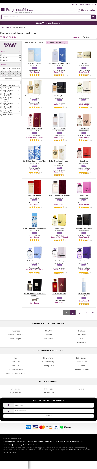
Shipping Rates (48, 366)
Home (2, 27)
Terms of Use (81, 362)
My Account (15, 389)
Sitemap (81, 366)
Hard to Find (81, 343)
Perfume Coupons (82, 370)
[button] (3, 9)
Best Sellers (48, 339)
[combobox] (48, 17)
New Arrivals (81, 335)
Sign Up (48, 416)
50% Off (48, 331)
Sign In (74, 4)
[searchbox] (46, 17)
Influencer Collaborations (15, 373)
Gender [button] (4, 51)
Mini (81, 339)
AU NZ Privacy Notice (30, 445)
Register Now (15, 393)
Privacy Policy (17, 445)
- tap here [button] (49, 23)
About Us (15, 366)
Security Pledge (48, 362)
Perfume (8, 27)
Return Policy (48, 358)
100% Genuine (81, 358)
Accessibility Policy (15, 370)
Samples (48, 335)
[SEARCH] (93, 17)
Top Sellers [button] (86, 37)
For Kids (81, 331)
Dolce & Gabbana (57, 43)
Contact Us (15, 362)
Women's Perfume (15, 335)
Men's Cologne (15, 339)
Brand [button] (3, 65)
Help (94, 4)
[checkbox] (11, 55)
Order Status (85, 4)
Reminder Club (48, 393)
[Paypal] (56, 427)
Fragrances (15, 331)
